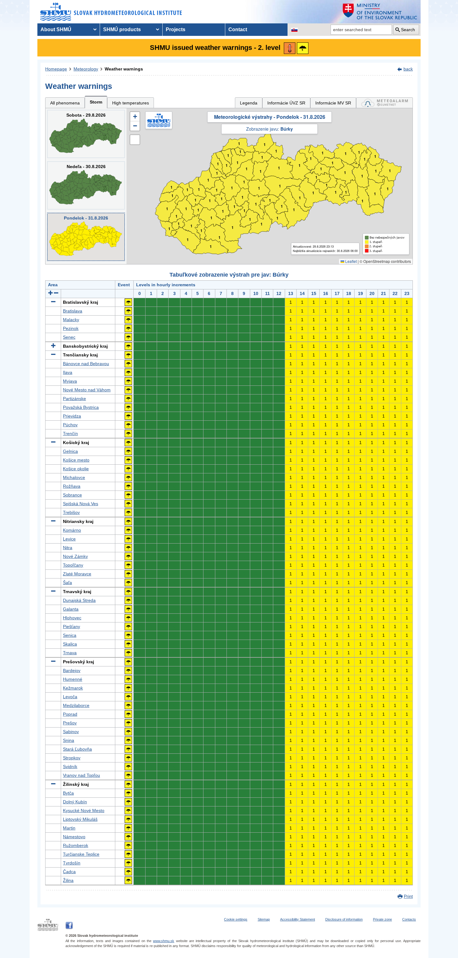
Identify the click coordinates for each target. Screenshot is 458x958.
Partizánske (74, 398)
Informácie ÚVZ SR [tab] (286, 102)
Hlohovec (72, 617)
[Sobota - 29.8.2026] (86, 133)
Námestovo (74, 836)
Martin (69, 827)
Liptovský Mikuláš (80, 819)
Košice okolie (76, 468)
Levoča (70, 696)
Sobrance (72, 494)
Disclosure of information (344, 919)
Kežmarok (73, 687)
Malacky (71, 319)
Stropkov (71, 757)
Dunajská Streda (79, 600)
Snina (68, 740)
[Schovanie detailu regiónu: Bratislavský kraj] (53, 302)
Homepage (56, 68)
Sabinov (71, 731)
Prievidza (72, 416)
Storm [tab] (96, 101)
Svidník (70, 766)
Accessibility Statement (297, 919)
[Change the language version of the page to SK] (294, 29)
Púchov (70, 424)
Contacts (409, 919)
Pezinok (71, 328)
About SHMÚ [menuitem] (56, 29)
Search (408, 29)
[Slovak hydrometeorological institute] (111, 11)
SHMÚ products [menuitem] (122, 29)
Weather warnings (124, 68)
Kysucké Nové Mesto (83, 810)
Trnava (70, 652)
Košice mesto (76, 459)
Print (408, 896)
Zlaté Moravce (77, 573)
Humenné (72, 679)
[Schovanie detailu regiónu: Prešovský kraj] (53, 661)
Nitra (67, 547)
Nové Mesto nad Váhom (87, 389)
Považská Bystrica (81, 407)
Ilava (67, 372)
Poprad (70, 714)
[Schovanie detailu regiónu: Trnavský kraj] (53, 591)
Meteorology (86, 68)
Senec (69, 337)
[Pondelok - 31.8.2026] (86, 236)
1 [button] (169, 229)
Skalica (70, 643)
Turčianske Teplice (81, 854)
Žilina (68, 880)
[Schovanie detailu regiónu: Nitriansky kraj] (53, 521)
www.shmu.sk (163, 941)
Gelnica (70, 451)
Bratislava (72, 310)
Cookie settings (235, 919)
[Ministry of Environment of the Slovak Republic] (380, 11)
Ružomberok (75, 845)
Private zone (382, 919)
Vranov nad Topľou (81, 775)
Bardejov (71, 670)
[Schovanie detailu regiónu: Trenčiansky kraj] (53, 354)
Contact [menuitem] (237, 29)
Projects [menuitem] (175, 29)
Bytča (68, 793)
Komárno (72, 530)
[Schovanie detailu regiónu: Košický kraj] (53, 442)
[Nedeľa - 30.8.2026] (86, 185)
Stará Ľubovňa (77, 749)
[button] (135, 116)
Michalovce (74, 477)
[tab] (384, 102)
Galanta (71, 609)
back (408, 68)
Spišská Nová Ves (80, 503)
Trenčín (70, 433)
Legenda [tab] (248, 102)
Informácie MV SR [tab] (333, 102)
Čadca (69, 871)
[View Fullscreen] (135, 139)
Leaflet (350, 261)
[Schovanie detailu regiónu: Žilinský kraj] (53, 784)
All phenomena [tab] (65, 102)
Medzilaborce (76, 705)
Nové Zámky (75, 556)
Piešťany (71, 626)
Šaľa (67, 582)
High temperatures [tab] (130, 102)
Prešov (70, 722)
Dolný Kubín (75, 801)
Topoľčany (73, 565)
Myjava (70, 381)
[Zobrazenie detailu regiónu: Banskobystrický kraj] (53, 346)
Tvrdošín (71, 862)
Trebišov (71, 512)
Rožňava (71, 486)
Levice (69, 538)
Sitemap (264, 919)
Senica (69, 635)
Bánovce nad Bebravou (86, 363)
